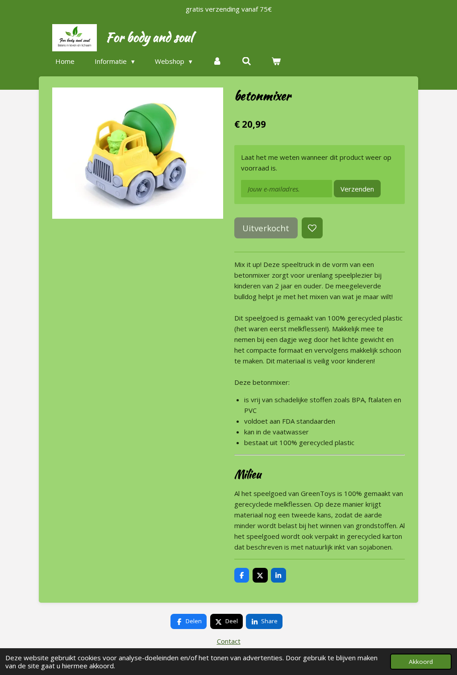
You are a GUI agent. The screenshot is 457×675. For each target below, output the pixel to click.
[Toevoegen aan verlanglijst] (312, 227)
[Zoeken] (246, 61)
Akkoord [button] (421, 662)
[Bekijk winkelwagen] (276, 61)
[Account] (217, 61)
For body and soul (149, 37)
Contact (229, 641)
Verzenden (357, 188)
